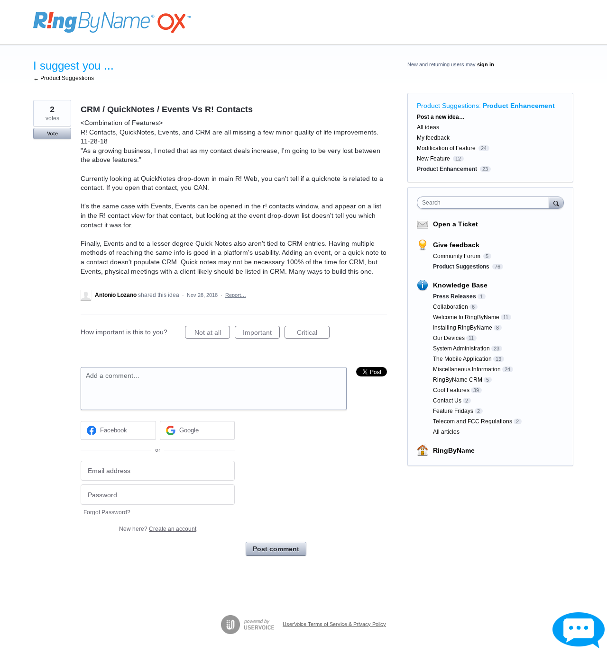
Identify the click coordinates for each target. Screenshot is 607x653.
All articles (446, 432)
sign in (485, 64)
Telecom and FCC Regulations (472, 421)
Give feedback (456, 245)
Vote (52, 133)
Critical (313, 334)
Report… (235, 295)
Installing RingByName (462, 327)
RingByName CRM (457, 379)
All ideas (428, 127)
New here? (157, 529)
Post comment (276, 549)
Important (261, 334)
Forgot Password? (106, 512)
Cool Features (451, 390)
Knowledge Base (460, 285)
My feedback (433, 137)
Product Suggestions (448, 105)
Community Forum (457, 256)
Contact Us (447, 400)
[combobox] (485, 202)
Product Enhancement (519, 105)
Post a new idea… (441, 117)
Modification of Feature (446, 148)
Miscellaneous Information (467, 369)
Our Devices (449, 338)
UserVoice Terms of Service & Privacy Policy (334, 624)
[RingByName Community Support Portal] (112, 22)
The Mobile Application (462, 359)
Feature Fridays (453, 411)
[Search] (556, 202)
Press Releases (454, 296)
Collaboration (450, 307)
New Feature (433, 158)
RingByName (454, 450)
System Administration (461, 348)
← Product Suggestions (63, 78)
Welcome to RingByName (466, 317)
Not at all (212, 334)
